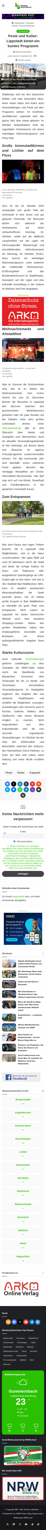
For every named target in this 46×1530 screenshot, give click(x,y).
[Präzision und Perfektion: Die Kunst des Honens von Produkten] (9, 1048)
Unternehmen (8, 1356)
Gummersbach (8, 1342)
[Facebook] (7, 784)
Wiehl (32, 1360)
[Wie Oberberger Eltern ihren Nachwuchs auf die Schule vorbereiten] (9, 974)
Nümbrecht (19, 1347)
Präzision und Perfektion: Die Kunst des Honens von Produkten (30, 1048)
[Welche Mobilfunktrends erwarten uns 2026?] (9, 1027)
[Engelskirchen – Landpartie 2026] (9, 1018)
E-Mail (23, 831)
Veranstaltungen (35, 659)
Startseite (19, 23)
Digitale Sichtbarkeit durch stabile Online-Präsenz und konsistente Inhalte (30, 964)
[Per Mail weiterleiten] (38, 789)
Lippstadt (35, 773)
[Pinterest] (32, 784)
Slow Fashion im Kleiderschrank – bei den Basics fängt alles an (29, 1037)
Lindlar (33, 1342)
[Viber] (32, 789)
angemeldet (18, 896)
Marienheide (7, 1347)
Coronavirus (20, 1338)
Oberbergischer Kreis (10, 1351)
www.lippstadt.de (11, 428)
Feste (9, 773)
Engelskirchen (33, 1338)
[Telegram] (26, 789)
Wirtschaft (6, 1364)
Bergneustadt (8, 1338)
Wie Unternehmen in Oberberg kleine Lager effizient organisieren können (31, 994)
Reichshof (33, 1351)
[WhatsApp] (19, 789)
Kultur (21, 773)
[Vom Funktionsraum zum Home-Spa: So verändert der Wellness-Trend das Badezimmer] (9, 1058)
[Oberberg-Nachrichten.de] (23, 5)
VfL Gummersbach (9, 1360)
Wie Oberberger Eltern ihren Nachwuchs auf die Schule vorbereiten (30, 974)
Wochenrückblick (24, 841)
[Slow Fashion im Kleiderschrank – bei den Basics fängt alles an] (9, 1037)
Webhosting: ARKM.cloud (23, 1518)
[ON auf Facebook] (21, 1081)
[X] (13, 784)
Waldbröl (23, 1360)
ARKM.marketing (23, 295)
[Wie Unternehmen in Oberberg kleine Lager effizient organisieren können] (9, 994)
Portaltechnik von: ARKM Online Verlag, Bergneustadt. (22, 1514)
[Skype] (7, 789)
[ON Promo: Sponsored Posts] (23, 16)
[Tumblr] (26, 784)
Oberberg (30, 1347)
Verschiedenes (26, 25)
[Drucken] (23, 795)
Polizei (24, 1351)
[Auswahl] (3, 6)
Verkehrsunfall (21, 1356)
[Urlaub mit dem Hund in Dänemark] (9, 984)
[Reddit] (38, 784)
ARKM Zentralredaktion (23, 52)
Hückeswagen (22, 1342)
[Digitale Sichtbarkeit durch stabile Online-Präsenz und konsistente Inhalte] (9, 964)
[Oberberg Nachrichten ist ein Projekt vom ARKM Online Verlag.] (21, 1298)
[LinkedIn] (19, 784)
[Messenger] (13, 789)
